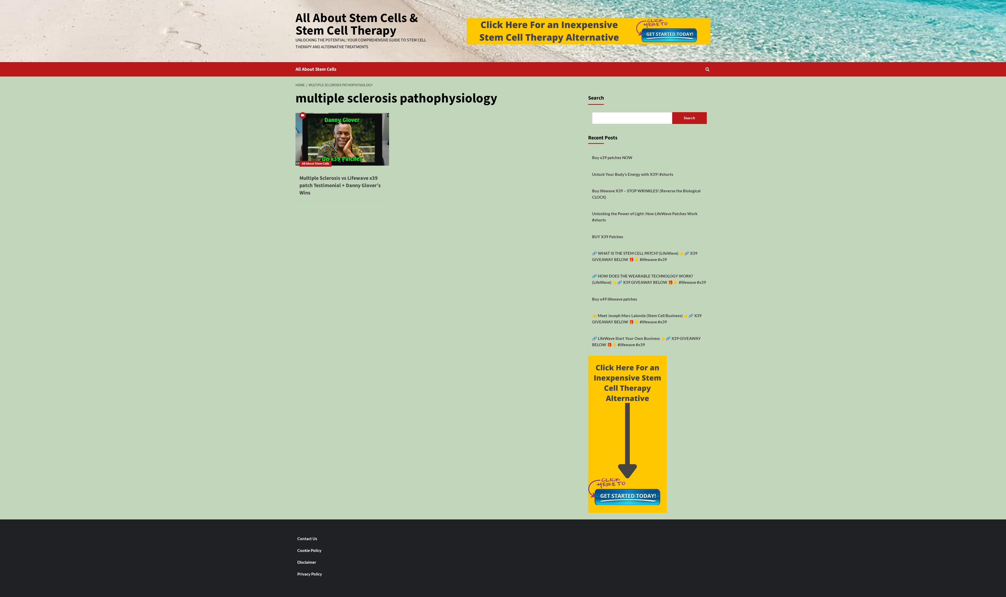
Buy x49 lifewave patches (614, 299)
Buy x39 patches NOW (612, 157)
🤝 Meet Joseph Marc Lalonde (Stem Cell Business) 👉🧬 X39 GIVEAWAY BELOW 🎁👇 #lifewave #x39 (647, 318)
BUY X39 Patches (607, 236)
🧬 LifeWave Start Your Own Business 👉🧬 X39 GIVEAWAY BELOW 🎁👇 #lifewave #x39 (646, 341)
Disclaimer (306, 562)
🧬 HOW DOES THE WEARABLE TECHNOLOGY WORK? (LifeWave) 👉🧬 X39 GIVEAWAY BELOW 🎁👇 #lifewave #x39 (649, 279)
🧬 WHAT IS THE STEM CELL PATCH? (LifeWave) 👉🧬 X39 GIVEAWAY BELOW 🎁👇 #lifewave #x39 (644, 256)
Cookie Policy (309, 550)
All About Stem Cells (316, 69)
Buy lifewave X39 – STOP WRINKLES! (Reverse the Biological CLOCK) (646, 193)
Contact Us (307, 538)
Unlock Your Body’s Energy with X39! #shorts (632, 174)
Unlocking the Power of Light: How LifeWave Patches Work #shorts (644, 216)
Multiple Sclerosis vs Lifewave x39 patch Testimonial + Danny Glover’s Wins (340, 186)
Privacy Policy (309, 574)
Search (596, 98)
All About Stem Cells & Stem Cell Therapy (357, 24)
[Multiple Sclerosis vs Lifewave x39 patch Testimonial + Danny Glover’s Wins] (342, 139)
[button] (707, 69)
